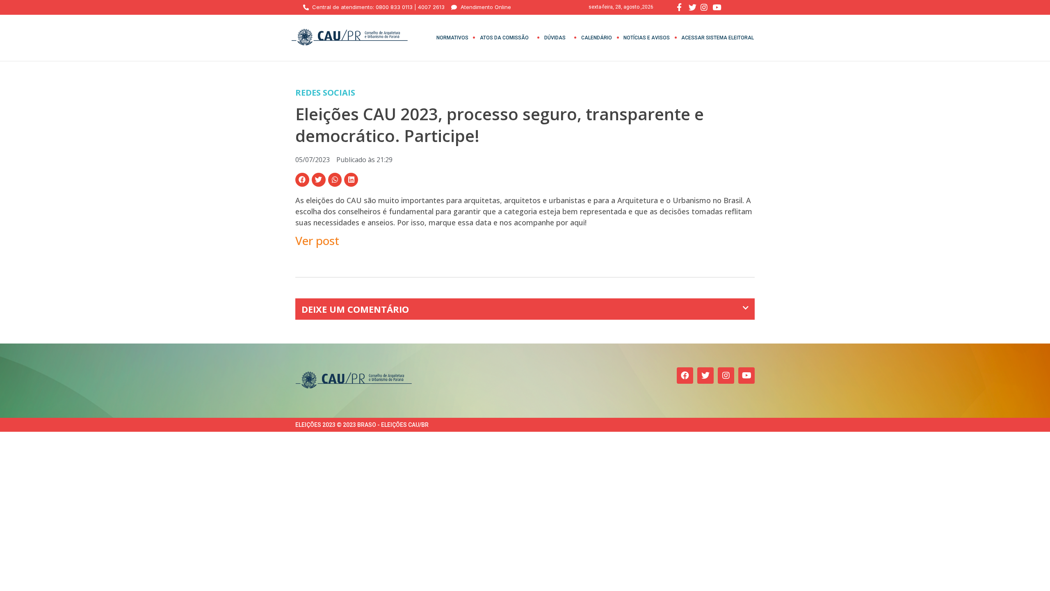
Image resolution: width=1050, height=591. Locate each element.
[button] (302, 180)
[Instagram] (726, 375)
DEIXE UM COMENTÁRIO (355, 309)
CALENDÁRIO (596, 38)
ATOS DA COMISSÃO (504, 38)
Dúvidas (555, 38)
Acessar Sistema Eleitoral (717, 38)
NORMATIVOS (452, 38)
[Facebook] (685, 375)
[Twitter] (705, 375)
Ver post (317, 240)
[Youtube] (746, 375)
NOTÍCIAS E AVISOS (646, 38)
